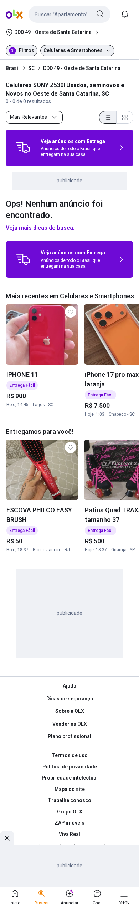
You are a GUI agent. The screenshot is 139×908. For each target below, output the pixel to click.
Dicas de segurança (69, 698)
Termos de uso (70, 755)
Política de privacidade (69, 767)
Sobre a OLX (69, 711)
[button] (69, 14)
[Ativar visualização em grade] (124, 117)
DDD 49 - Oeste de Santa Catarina (81, 68)
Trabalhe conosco (69, 800)
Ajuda (69, 686)
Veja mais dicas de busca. (40, 227)
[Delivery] (23, 147)
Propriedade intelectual (70, 778)
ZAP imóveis (69, 823)
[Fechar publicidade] (7, 838)
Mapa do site (70, 789)
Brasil (13, 68)
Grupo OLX (69, 812)
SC (31, 68)
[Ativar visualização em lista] (107, 117)
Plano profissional (69, 736)
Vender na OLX (69, 724)
